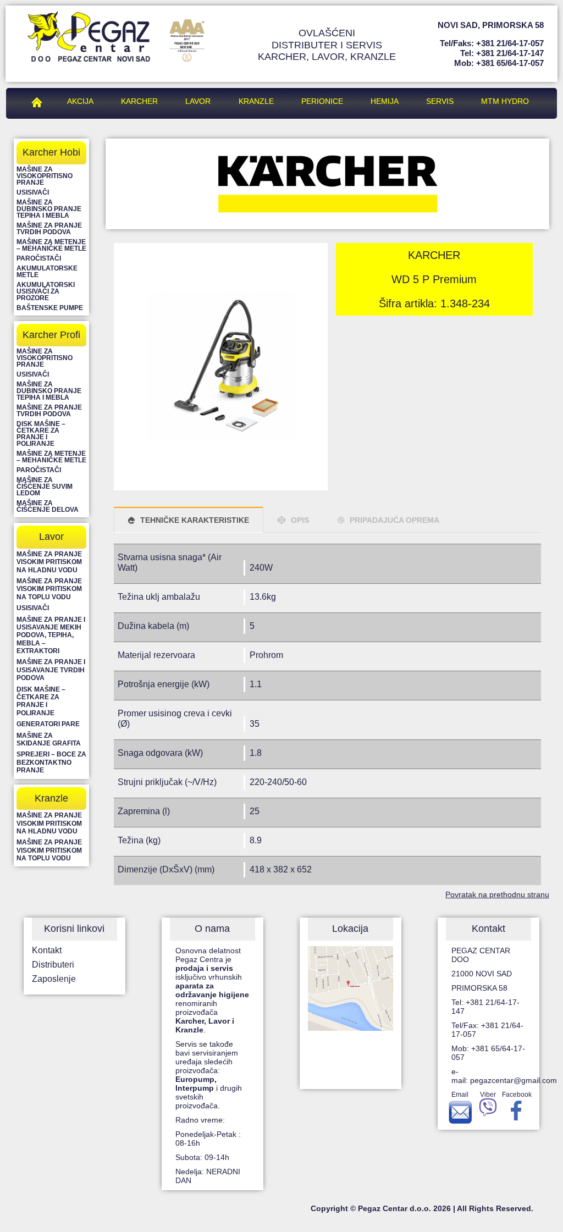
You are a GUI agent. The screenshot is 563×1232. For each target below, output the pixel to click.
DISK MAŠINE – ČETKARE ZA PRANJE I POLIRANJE (40, 701)
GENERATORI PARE (48, 724)
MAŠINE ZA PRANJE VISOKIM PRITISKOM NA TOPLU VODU (49, 589)
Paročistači (38, 258)
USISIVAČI (32, 608)
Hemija (385, 101)
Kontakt (47, 950)
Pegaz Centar (39, 101)
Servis (440, 101)
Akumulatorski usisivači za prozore (45, 291)
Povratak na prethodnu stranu (497, 894)
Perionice (322, 101)
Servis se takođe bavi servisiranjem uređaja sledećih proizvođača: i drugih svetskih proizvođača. (208, 1075)
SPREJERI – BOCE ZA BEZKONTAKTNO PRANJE (51, 762)
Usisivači (32, 192)
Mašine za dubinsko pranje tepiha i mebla (48, 208)
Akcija (80, 101)
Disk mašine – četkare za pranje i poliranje (40, 434)
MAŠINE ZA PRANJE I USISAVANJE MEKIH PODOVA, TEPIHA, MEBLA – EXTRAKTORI (50, 635)
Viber (488, 1094)
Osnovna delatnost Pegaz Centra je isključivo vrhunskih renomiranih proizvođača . (212, 990)
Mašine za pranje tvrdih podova (49, 229)
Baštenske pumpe (49, 308)
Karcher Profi (51, 334)
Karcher (139, 101)
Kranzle (256, 101)
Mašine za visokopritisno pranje (44, 175)
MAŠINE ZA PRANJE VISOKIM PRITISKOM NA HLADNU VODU (49, 562)
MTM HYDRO (505, 101)
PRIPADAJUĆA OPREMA (394, 520)
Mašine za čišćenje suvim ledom (44, 486)
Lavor (198, 101)
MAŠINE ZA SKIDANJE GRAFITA (48, 739)
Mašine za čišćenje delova (47, 506)
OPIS (300, 520)
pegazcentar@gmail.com (513, 1080)
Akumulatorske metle (47, 271)
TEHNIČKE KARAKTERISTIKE (194, 520)
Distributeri (53, 964)
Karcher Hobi (51, 152)
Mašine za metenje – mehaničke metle (51, 245)
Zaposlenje (54, 979)
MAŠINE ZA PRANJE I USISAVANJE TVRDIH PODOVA (50, 670)
